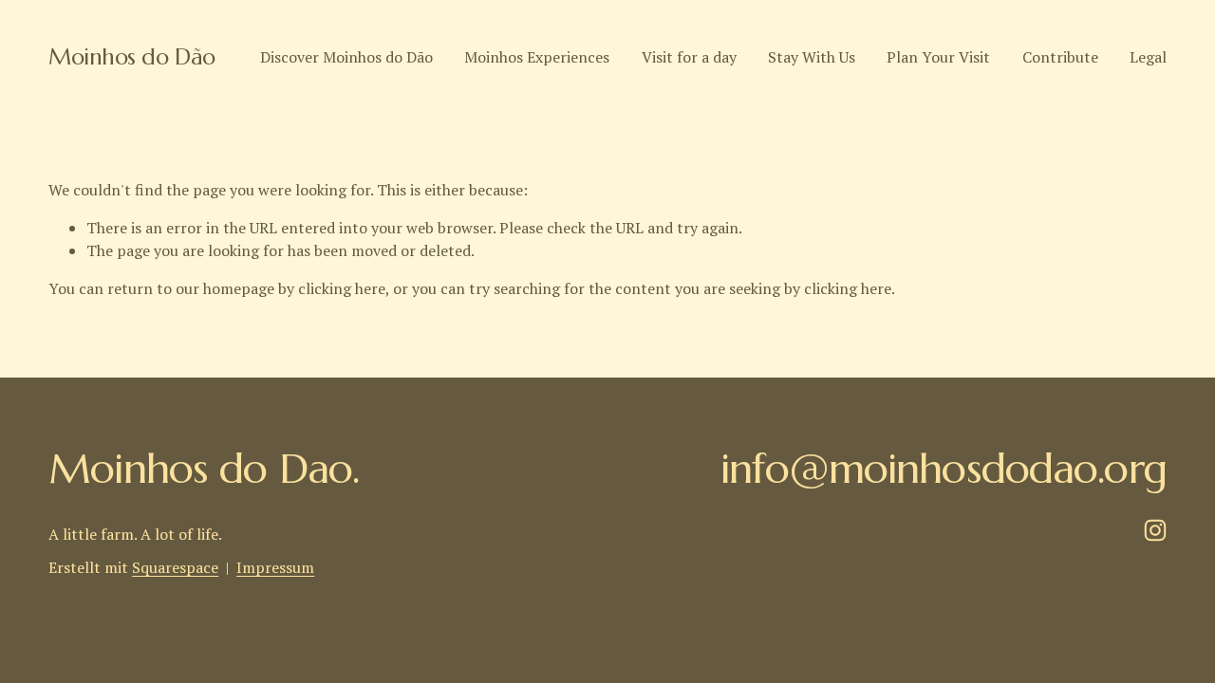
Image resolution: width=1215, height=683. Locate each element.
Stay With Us (811, 56)
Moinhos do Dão (131, 57)
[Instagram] (1155, 530)
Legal (1148, 56)
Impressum (275, 567)
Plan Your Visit (938, 56)
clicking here (341, 288)
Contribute (1060, 56)
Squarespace (175, 567)
